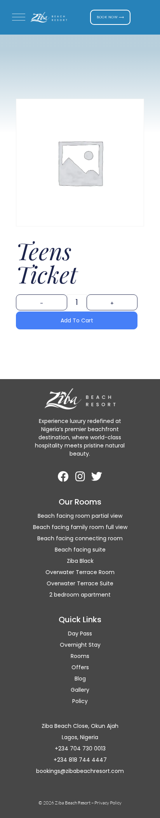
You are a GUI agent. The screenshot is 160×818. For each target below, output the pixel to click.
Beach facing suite (80, 549)
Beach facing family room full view (80, 527)
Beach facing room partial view (80, 516)
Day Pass (80, 633)
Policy (80, 701)
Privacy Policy (108, 803)
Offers (80, 667)
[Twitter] (96, 476)
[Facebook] (63, 476)
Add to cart (77, 320)
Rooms (80, 656)
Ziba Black (80, 561)
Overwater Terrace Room (80, 572)
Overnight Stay (80, 645)
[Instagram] (80, 476)
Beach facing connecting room (80, 538)
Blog (80, 678)
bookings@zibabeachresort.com (80, 771)
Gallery (80, 690)
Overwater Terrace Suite (80, 583)
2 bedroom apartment (80, 595)
